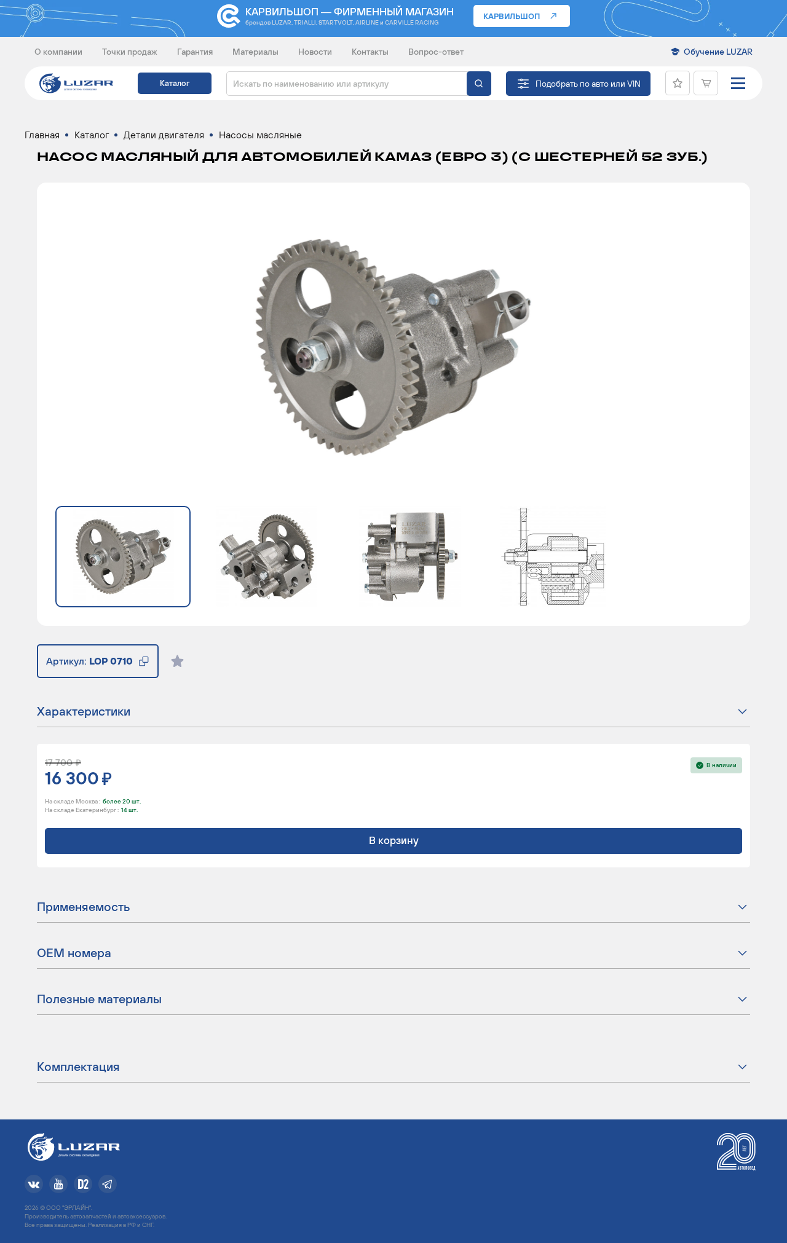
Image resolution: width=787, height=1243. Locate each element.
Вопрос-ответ (436, 52)
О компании (58, 52)
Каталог (174, 83)
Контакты (370, 52)
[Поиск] (479, 83)
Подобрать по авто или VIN (588, 84)
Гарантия (195, 52)
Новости (315, 52)
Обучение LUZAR (718, 52)
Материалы (255, 52)
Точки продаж (129, 52)
